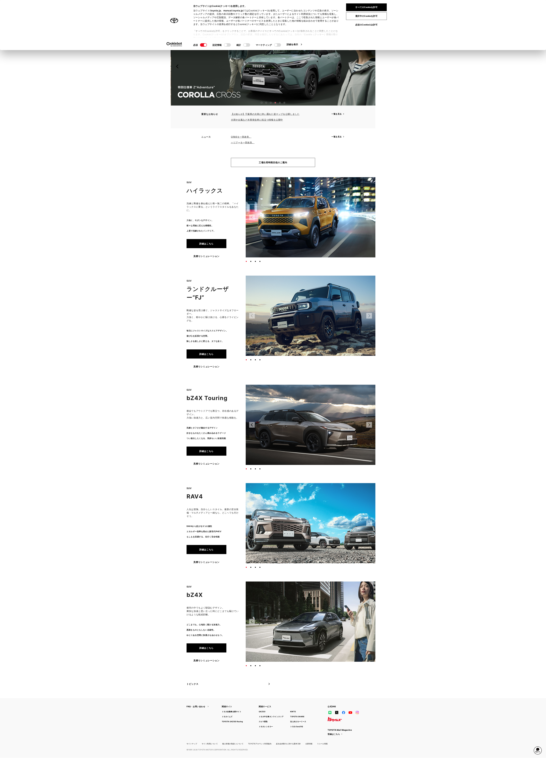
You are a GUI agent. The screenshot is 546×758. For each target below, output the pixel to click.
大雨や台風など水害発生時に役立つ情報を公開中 (257, 119)
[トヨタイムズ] (335, 719)
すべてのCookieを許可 (366, 7)
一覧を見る (336, 114)
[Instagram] (357, 712)
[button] (261, 102)
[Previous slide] (177, 66)
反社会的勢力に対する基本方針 (288, 744)
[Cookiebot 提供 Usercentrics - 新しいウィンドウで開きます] (174, 44)
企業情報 (309, 744)
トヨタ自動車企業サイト (231, 712)
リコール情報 (322, 744)
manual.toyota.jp (233, 10)
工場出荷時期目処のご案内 (273, 162)
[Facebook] (343, 712)
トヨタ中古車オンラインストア (271, 716)
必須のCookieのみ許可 (366, 24)
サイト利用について (210, 744)
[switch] (227, 45)
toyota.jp (216, 10)
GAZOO (262, 712)
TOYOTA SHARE (297, 716)
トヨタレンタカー (266, 726)
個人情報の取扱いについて (233, 744)
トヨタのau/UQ (296, 726)
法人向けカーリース (298, 721)
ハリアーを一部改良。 (243, 142)
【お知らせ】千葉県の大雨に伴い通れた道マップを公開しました (265, 114)
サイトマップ (192, 744)
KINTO (293, 712)
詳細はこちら (206, 243)
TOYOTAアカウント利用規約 (259, 744)
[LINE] (330, 712)
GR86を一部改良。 (241, 136)
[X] (336, 712)
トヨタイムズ (227, 716)
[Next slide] (368, 66)
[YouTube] (350, 712)
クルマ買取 (263, 721)
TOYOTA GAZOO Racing (232, 721)
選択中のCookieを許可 (366, 16)
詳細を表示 (292, 44)
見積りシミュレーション (206, 256)
